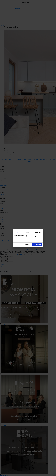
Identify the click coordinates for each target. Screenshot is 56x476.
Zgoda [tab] (18, 232)
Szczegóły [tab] (28, 232)
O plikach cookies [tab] (38, 232)
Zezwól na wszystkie (37, 244)
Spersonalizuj (27, 244)
